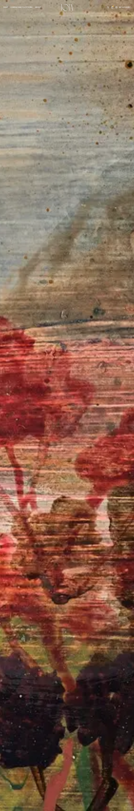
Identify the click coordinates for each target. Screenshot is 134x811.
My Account (125, 7)
